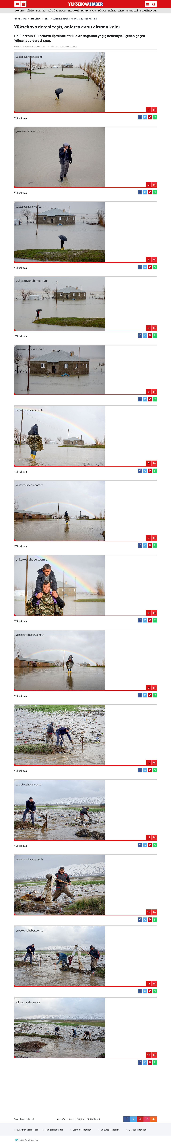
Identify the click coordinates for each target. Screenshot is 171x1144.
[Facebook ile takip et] (126, 1119)
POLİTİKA (41, 10)
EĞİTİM (30, 10)
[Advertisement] (85, 1088)
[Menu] (147, 4)
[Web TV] (17, 4)
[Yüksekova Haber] (85, 4)
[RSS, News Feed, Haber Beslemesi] (153, 1119)
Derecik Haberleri (138, 1129)
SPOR (93, 10)
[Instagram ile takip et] (146, 1119)
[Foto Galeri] (23, 4)
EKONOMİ (73, 10)
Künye (71, 1119)
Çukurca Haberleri (110, 1129)
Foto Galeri (35, 18)
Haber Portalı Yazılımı (28, 1140)
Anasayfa (21, 18)
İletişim (80, 1119)
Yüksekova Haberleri (27, 1129)
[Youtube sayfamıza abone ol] (140, 1119)
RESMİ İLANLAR (148, 10)
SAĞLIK (112, 10)
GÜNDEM (19, 10)
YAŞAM (84, 10)
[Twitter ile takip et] (133, 1119)
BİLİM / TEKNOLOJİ (128, 10)
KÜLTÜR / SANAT (57, 10)
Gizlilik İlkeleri (93, 1119)
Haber (46, 18)
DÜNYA (102, 10)
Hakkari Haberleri (54, 1129)
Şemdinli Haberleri (82, 1129)
